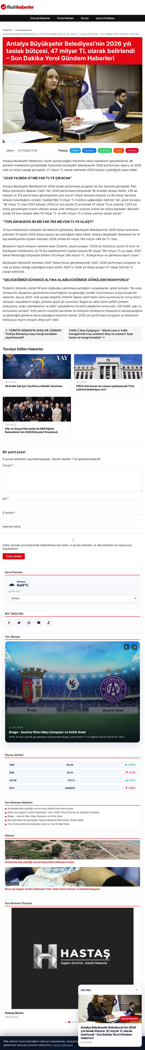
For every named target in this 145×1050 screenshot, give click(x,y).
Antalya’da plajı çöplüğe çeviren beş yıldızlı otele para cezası (40, 808)
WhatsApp (105, 150)
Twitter (75, 150)
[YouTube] (39, 623)
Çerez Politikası (105, 18)
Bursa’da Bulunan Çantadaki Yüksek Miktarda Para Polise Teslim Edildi (45, 820)
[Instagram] (29, 623)
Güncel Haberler (40, 18)
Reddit (119, 150)
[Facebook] (9, 623)
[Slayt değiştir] (66, 1022)
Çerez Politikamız (63, 1044)
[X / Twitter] (19, 623)
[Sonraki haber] (134, 647)
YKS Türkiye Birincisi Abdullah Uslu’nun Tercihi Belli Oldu (38, 824)
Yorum (8, 465)
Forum (85, 18)
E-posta (9, 512)
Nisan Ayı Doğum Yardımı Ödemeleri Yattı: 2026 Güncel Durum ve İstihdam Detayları (54, 812)
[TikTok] (49, 623)
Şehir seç (14, 591)
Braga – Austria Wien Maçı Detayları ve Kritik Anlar (35, 816)
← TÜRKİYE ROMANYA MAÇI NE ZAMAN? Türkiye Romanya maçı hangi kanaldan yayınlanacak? (33, 334)
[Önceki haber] (127, 647)
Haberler (7, 30)
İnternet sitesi (12, 526)
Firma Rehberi (65, 18)
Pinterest (132, 150)
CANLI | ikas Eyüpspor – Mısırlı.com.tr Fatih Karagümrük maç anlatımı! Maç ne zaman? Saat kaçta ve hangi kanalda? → (101, 334)
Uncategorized (23, 30)
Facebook (89, 150)
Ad (6, 498)
